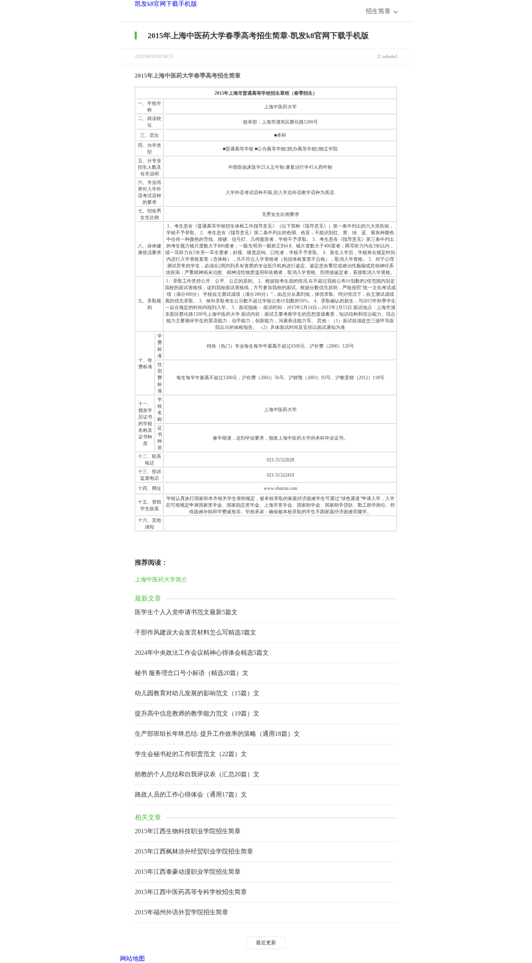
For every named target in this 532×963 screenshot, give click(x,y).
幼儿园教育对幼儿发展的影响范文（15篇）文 (197, 693)
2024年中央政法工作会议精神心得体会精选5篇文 (202, 652)
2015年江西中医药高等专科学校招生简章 (191, 892)
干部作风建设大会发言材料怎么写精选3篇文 (195, 632)
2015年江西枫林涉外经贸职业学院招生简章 (194, 851)
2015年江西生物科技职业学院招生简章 (188, 831)
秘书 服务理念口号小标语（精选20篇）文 (191, 673)
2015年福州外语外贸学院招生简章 (181, 912)
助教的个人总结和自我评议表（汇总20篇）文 (197, 774)
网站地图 (132, 958)
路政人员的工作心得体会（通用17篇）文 (191, 794)
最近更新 (266, 942)
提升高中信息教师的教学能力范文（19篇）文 (197, 713)
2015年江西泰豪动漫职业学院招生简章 (188, 871)
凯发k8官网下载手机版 (166, 3)
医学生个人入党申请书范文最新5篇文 (186, 612)
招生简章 (378, 11)
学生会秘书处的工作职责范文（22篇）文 (191, 754)
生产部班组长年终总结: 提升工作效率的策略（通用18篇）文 (217, 733)
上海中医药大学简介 (161, 579)
